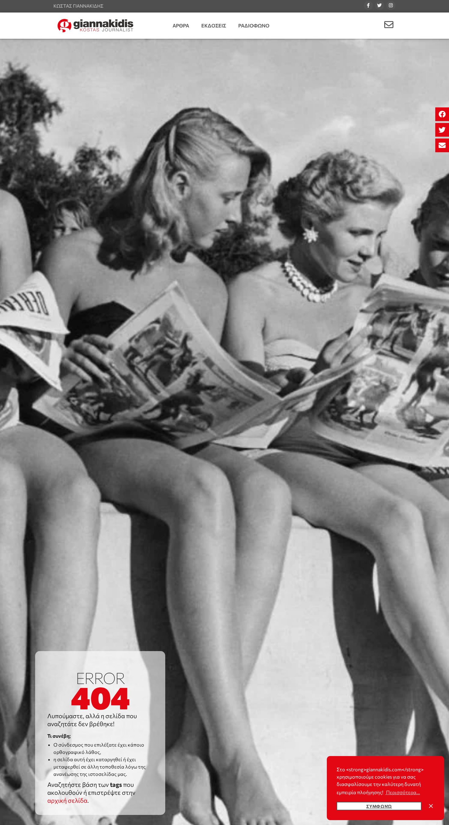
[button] (442, 114)
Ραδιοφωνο (253, 25)
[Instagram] (391, 5)
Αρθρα (181, 25)
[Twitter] (379, 5)
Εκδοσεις (213, 25)
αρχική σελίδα (67, 800)
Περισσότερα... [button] (402, 792)
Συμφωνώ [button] (379, 806)
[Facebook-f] (368, 5)
